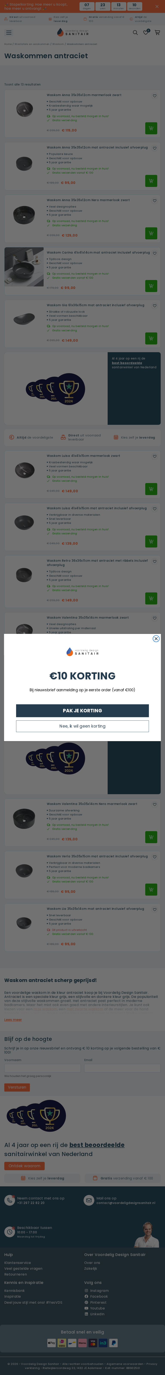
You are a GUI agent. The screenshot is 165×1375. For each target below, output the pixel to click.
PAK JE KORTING (82, 710)
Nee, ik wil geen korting (82, 726)
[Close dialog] (156, 639)
